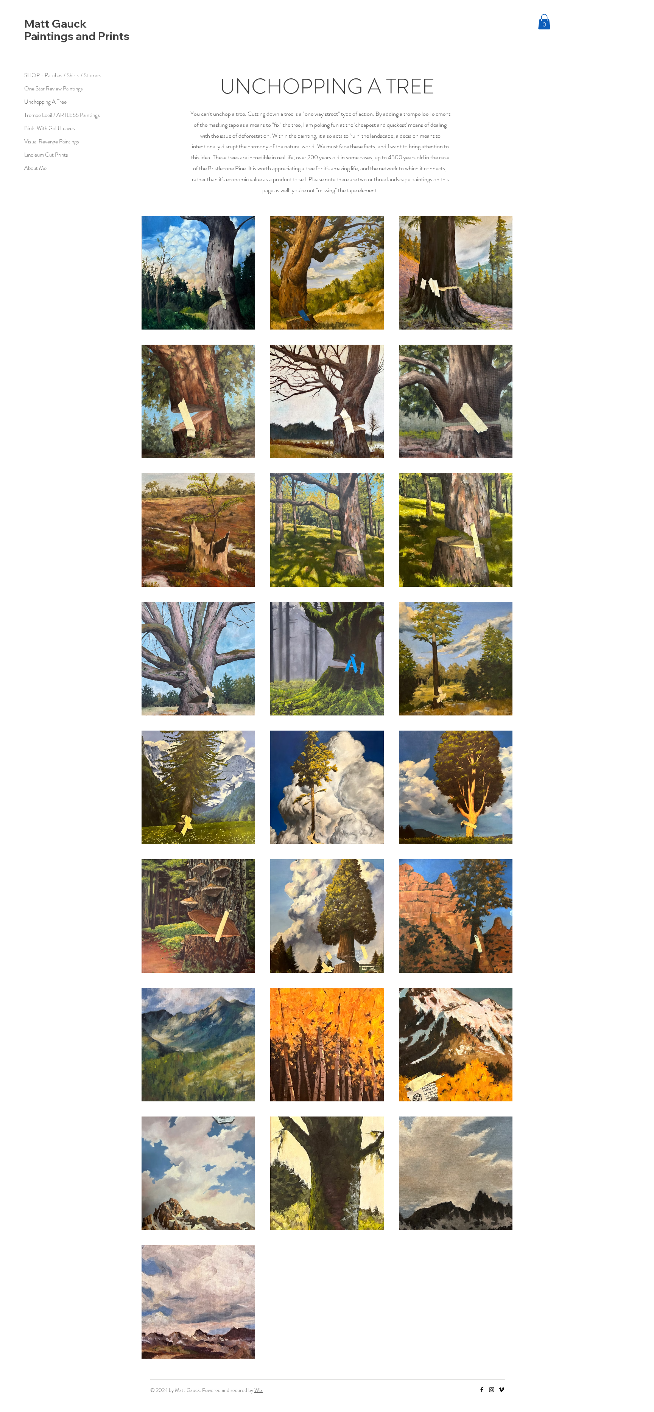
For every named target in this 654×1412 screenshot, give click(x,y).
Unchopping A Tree (45, 102)
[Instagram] (491, 1389)
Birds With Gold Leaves (49, 128)
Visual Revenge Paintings (51, 141)
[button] (544, 22)
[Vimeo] (501, 1389)
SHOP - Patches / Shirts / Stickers (51, 75)
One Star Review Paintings (51, 88)
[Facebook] (481, 1389)
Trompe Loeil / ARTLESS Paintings (51, 115)
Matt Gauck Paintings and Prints (76, 30)
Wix (258, 1390)
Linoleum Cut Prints (46, 155)
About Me (35, 168)
